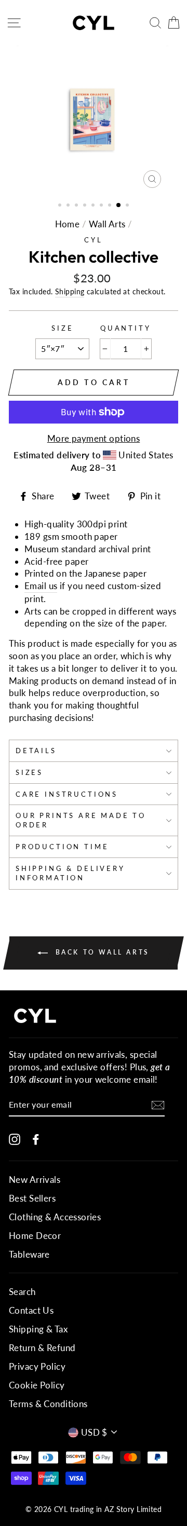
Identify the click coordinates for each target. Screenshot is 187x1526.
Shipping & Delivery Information (70, 873)
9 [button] (128, 206)
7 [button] (110, 206)
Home (67, 224)
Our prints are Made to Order (81, 820)
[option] (93, 119)
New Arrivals (34, 1179)
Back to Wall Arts (101, 952)
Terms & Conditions (48, 1403)
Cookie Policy (37, 1385)
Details (36, 750)
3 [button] (77, 206)
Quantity (125, 328)
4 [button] (85, 206)
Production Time (62, 846)
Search (22, 1291)
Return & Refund (42, 1347)
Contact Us (31, 1310)
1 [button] (60, 206)
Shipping (69, 291)
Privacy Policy (37, 1366)
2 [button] (69, 206)
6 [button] (102, 206)
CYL (93, 240)
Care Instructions (67, 794)
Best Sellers (32, 1198)
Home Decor (35, 1235)
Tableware (29, 1254)
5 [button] (94, 206)
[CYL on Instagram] (14, 1138)
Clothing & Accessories (55, 1216)
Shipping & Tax (38, 1329)
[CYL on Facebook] (36, 1138)
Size (62, 328)
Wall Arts (107, 224)
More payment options (93, 438)
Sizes (29, 772)
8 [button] (119, 205)
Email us (40, 585)
